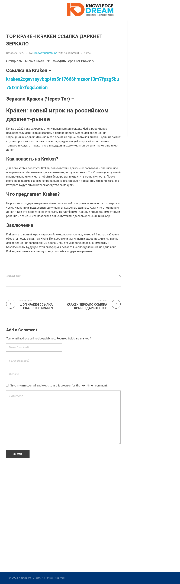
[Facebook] (7, 554)
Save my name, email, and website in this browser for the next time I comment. (59, 385)
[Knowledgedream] (90, 10)
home (87, 53)
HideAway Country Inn (45, 53)
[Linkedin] (21, 554)
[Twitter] (14, 554)
